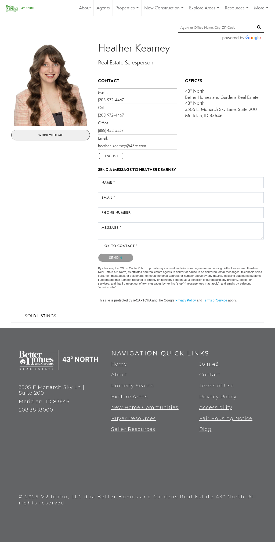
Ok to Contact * (121, 246)
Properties (128, 10)
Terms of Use (216, 386)
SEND (114, 258)
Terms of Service (215, 300)
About (85, 8)
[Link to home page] (23, 8)
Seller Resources (133, 429)
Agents (103, 8)
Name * (108, 182)
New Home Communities (144, 407)
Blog (205, 429)
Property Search (132, 386)
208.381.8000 (36, 410)
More (262, 10)
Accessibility (215, 407)
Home (119, 364)
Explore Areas (205, 10)
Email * (108, 197)
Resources (238, 10)
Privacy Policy (185, 300)
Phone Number (116, 212)
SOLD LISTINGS (40, 316)
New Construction (165, 10)
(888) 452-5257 (111, 130)
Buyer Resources (133, 418)
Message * (111, 227)
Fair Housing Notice (225, 418)
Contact (209, 375)
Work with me (50, 135)
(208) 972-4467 (111, 99)
